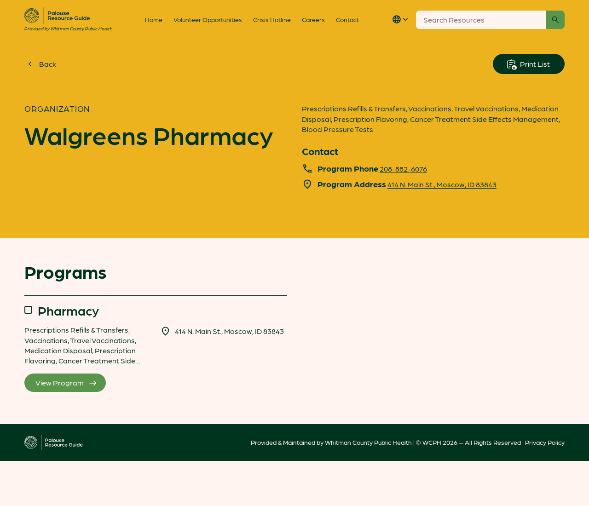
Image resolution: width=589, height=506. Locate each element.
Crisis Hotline (272, 19)
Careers (313, 19)
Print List (534, 64)
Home (153, 19)
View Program (59, 382)
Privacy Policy (545, 442)
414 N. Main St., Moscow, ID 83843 (442, 184)
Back (47, 64)
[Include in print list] (28, 310)
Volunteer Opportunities (207, 19)
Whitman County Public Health (368, 442)
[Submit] (555, 20)
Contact (347, 19)
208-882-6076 (403, 168)
